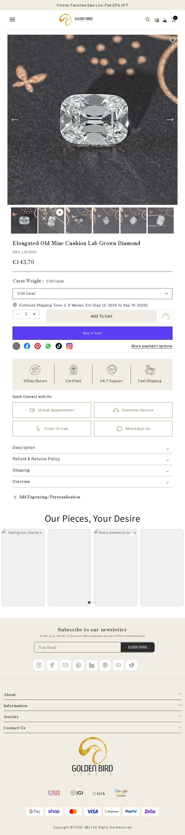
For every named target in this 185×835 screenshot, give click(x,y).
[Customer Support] (165, 316)
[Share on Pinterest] (37, 346)
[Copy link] (16, 346)
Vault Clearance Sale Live (92, 7)
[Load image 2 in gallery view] (79, 220)
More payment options (152, 346)
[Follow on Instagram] (69, 346)
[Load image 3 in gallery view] (106, 220)
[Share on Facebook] (27, 346)
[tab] (89, 602)
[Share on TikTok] (59, 346)
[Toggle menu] (12, 20)
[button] (173, 19)
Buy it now (92, 333)
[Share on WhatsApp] (48, 346)
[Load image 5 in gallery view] (161, 220)
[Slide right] (170, 119)
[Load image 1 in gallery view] (24, 220)
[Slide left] (15, 119)
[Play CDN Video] (51, 220)
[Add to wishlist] (171, 39)
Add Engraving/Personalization (46, 496)
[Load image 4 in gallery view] (133, 220)
